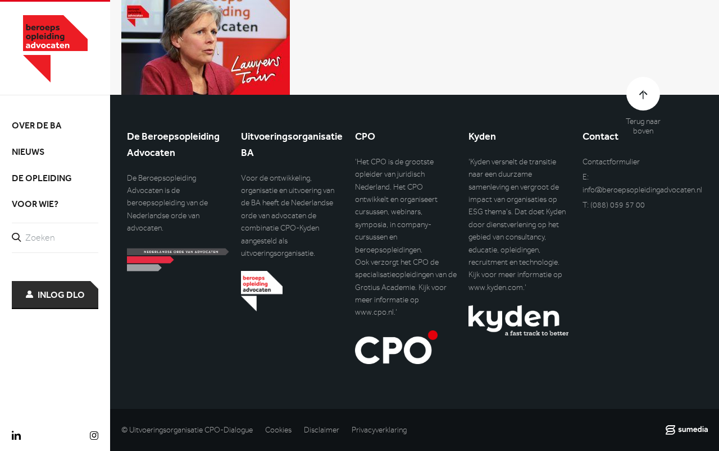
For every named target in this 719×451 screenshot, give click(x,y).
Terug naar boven (643, 126)
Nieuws (28, 151)
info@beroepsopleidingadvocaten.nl (642, 190)
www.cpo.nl (374, 312)
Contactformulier (611, 162)
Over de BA (36, 125)
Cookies (278, 430)
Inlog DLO (61, 294)
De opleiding (42, 178)
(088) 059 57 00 (617, 205)
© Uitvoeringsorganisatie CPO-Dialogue (187, 430)
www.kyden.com (495, 287)
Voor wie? (35, 204)
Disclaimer (321, 430)
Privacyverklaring (379, 430)
